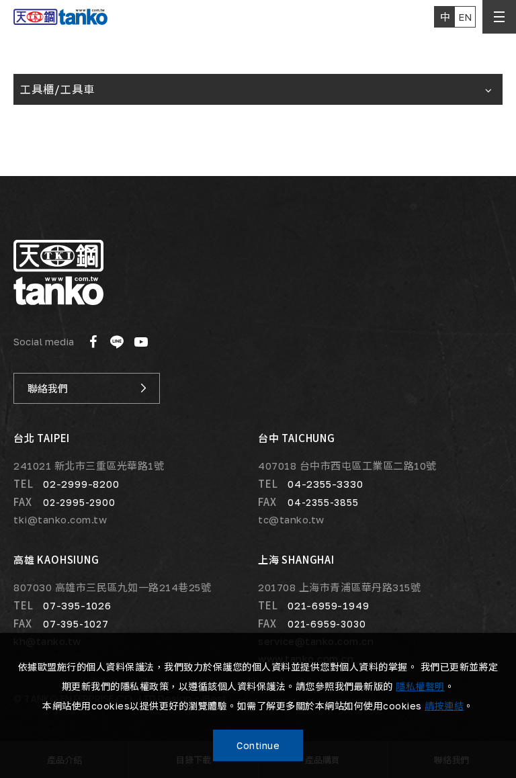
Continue (258, 745)
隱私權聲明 (420, 686)
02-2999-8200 (81, 483)
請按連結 (444, 705)
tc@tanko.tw (291, 520)
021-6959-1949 (328, 605)
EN (465, 17)
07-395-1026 (77, 605)
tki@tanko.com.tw (60, 520)
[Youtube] (141, 342)
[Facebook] (93, 342)
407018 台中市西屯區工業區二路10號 (347, 466)
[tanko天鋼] (58, 272)
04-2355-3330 (325, 483)
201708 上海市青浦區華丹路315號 (339, 587)
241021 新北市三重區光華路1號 (88, 466)
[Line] (117, 342)
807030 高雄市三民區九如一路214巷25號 (112, 587)
